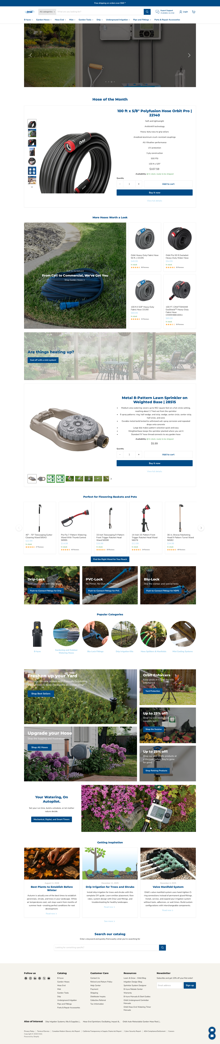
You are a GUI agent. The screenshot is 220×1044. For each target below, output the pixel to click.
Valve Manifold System (168, 886)
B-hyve (27, 19)
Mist (71, 19)
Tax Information (97, 1004)
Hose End (59, 19)
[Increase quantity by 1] (139, 184)
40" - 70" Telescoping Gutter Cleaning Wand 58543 (39, 536)
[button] (184, 11)
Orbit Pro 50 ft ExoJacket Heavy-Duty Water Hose (177, 256)
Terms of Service (43, 1031)
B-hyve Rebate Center (133, 989)
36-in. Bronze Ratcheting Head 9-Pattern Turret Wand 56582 (180, 537)
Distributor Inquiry (98, 996)
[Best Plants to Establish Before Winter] (52, 864)
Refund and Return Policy (101, 981)
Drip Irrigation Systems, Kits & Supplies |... (62, 1021)
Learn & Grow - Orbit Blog (135, 978)
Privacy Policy (29, 1031)
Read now (51, 913)
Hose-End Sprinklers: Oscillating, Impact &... (101, 1021)
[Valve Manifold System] (168, 864)
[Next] (201, 528)
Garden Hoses (43, 19)
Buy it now (154, 192)
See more (109, 921)
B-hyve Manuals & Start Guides (137, 996)
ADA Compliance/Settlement (155, 1031)
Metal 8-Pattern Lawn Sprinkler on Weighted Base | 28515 (154, 400)
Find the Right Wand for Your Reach (110, 559)
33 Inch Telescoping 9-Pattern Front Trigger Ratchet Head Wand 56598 (110, 537)
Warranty (128, 993)
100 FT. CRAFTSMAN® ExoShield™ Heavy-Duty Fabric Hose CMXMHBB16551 (177, 311)
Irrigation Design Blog (133, 981)
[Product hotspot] (154, 801)
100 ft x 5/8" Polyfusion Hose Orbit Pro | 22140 (154, 113)
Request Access (51, 62)
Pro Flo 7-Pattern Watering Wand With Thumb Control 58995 (73, 537)
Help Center (95, 985)
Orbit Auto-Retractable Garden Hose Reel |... (141, 1021)
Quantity (120, 178)
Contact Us (95, 978)
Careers (171, 1031)
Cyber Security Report (132, 1031)
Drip (99, 19)
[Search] (147, 12)
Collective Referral (98, 1000)
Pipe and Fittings (141, 19)
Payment (94, 989)
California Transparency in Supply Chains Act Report (102, 1031)
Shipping (94, 993)
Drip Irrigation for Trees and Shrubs (110, 886)
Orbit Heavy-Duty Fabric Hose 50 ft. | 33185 (145, 256)
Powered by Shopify (31, 1036)
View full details (154, 201)
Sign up (190, 985)
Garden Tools (85, 19)
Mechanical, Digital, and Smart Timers (52, 819)
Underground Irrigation (117, 19)
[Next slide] (32, 187)
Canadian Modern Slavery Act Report (66, 1031)
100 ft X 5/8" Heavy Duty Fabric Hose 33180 (142, 308)
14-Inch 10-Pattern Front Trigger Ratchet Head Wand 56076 (144, 537)
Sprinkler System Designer (135, 985)
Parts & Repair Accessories (167, 19)
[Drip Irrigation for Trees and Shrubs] (110, 864)
